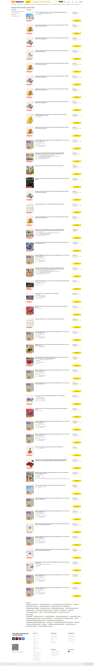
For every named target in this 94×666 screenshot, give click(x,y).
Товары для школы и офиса (37, 652)
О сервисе (52, 639)
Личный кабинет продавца (55, 651)
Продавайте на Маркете (55, 652)
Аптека (34, 645)
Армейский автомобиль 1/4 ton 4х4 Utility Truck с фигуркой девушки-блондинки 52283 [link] (52, 280)
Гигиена (34, 639)
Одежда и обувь (35, 642)
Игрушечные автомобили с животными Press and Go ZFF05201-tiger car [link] (49, 446)
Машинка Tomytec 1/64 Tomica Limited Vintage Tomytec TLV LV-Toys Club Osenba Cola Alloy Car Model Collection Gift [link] (52, 473)
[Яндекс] (91, 664)
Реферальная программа (72, 636)
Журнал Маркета (53, 642)
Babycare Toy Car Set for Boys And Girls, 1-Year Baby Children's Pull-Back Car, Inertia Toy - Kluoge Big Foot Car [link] (52, 345)
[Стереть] (55, 2)
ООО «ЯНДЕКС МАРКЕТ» (89, 663)
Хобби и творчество (36, 648)
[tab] (14, 4)
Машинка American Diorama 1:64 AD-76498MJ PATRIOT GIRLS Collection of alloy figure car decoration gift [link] (52, 563)
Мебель (34, 636)
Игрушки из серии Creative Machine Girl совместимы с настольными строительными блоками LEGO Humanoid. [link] (51, 51)
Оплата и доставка (54, 636)
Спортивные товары (36, 654)
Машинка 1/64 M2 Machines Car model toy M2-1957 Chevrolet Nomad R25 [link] (49, 165)
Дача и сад (34, 649)
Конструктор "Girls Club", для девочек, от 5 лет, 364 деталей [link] (46, 293)
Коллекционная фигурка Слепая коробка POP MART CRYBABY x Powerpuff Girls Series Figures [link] (52, 179)
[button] (29, 10)
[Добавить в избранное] (32, 12)
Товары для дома (35, 643)
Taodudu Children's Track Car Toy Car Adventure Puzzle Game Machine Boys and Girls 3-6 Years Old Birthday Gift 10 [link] (52, 243)
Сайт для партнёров (54, 655)
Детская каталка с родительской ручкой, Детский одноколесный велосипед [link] (50, 485)
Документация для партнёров (56, 654)
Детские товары (35, 658)
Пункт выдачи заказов (71, 639)
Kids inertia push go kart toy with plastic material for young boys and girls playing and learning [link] (51, 307)
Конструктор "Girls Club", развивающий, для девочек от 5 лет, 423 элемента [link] (50, 395)
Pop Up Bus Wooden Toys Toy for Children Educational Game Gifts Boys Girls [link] (49, 204)
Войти (81, 1)
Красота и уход (35, 646)
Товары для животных (36, 655)
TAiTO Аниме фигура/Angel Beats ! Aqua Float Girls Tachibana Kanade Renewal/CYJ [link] (51, 12)
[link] (32, 604)
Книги (34, 651)
